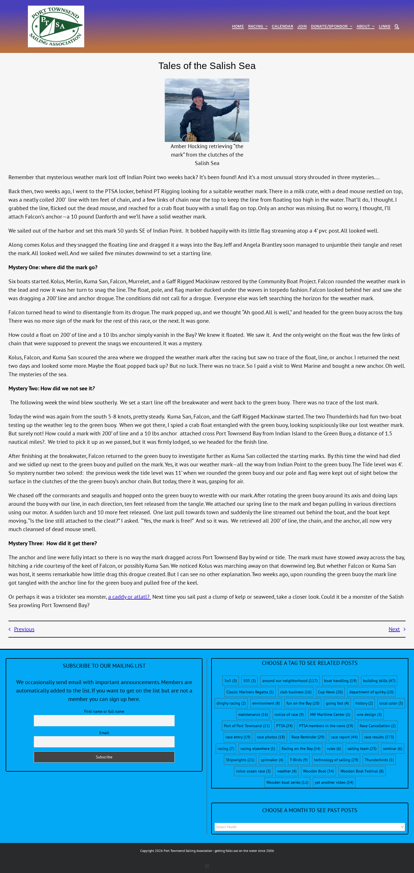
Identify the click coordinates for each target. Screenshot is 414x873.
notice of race (289, 714)
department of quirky (371, 691)
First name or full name (104, 711)
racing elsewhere (258, 748)
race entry (238, 737)
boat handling (340, 680)
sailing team (362, 748)
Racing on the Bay (301, 748)
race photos (271, 737)
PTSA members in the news (326, 725)
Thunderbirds (379, 759)
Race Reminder (307, 737)
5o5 (230, 680)
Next (394, 629)
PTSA (284, 725)
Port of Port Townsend (247, 725)
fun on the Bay (302, 703)
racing (226, 748)
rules (334, 748)
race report (344, 737)
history (364, 703)
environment (266, 703)
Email (104, 732)
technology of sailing (336, 759)
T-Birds (299, 759)
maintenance (253, 714)
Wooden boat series (287, 782)
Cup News (330, 691)
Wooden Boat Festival (362, 771)
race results (379, 737)
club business (295, 691)
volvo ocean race (253, 771)
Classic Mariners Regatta (250, 691)
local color (391, 703)
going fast (337, 703)
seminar (392, 748)
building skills (379, 680)
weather (287, 771)
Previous (24, 629)
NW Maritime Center (330, 714)
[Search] (397, 26)
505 (249, 680)
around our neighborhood (290, 680)
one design (369, 714)
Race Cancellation (378, 725)
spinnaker (272, 759)
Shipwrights (240, 759)
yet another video (334, 782)
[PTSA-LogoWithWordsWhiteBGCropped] (56, 8)
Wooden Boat (318, 771)
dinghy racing (231, 703)
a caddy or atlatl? (129, 596)
